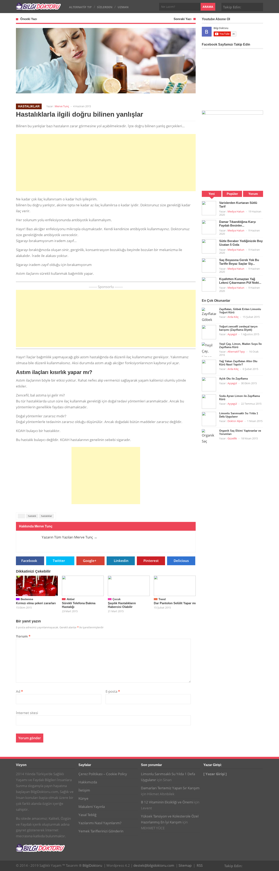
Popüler (232, 193)
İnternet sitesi (27, 712)
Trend (162, 599)
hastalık (32, 515)
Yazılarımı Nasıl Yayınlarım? (99, 823)
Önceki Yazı (28, 19)
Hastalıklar (29, 106)
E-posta (113, 691)
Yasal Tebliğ (87, 814)
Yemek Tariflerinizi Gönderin (100, 831)
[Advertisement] (106, 162)
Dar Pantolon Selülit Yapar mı (175, 603)
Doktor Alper (235, 421)
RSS (200, 865)
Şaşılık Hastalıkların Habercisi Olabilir (122, 605)
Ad (19, 691)
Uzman (123, 7)
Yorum (23, 636)
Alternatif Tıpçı (236, 351)
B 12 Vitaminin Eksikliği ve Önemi (167, 802)
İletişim (84, 790)
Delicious (181, 560)
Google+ (253, 6)
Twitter (59, 560)
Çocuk (117, 599)
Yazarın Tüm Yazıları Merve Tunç (69, 537)
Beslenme (27, 599)
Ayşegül (232, 334)
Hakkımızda (87, 782)
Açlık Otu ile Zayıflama (233, 378)
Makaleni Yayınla (91, 806)
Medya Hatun (236, 211)
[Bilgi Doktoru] (38, 8)
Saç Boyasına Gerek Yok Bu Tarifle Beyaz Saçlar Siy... (239, 261)
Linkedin (121, 560)
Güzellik (232, 438)
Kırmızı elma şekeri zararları (36, 603)
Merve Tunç (62, 106)
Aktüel (71, 599)
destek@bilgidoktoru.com (153, 865)
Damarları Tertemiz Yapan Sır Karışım (170, 788)
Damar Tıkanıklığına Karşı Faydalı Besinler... (237, 223)
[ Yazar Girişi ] (215, 774)
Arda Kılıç (233, 317)
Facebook (246, 6)
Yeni (212, 193)
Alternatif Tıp (80, 7)
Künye (83, 798)
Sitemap (185, 865)
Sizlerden (104, 7)
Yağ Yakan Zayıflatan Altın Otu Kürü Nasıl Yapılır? (238, 363)
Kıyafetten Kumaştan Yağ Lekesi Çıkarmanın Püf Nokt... (240, 280)
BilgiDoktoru (92, 865)
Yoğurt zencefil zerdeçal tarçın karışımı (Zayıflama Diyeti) (238, 328)
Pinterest (259, 6)
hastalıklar (46, 515)
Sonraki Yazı (182, 19)
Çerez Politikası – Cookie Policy (102, 774)
